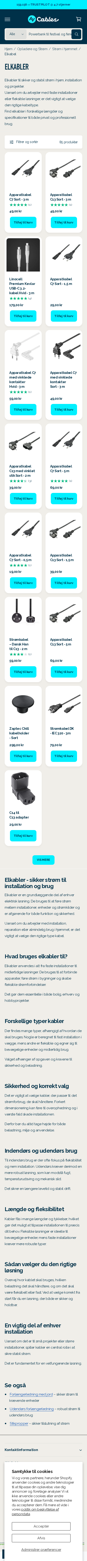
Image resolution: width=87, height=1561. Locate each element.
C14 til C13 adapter (19, 815)
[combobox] (55, 34)
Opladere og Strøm (32, 49)
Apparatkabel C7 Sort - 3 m (20, 197)
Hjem (8, 49)
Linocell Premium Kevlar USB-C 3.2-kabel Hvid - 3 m (22, 286)
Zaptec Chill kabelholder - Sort (19, 733)
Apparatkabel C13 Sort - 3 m (61, 197)
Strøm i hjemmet (64, 49)
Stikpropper (19, 1423)
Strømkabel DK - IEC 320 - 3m (62, 731)
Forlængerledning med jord (31, 1394)
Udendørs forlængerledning (32, 1409)
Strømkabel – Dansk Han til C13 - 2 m (18, 644)
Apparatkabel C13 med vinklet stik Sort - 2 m (22, 470)
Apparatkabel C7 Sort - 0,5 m (20, 557)
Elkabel (10, 54)
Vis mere (43, 859)
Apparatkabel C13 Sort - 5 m (61, 642)
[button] (7, 19)
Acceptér (41, 1526)
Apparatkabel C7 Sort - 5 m (61, 468)
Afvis (41, 1538)
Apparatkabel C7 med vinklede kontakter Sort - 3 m (63, 379)
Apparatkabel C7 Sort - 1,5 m (61, 281)
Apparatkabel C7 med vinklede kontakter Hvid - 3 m (22, 379)
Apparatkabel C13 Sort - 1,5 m (62, 557)
